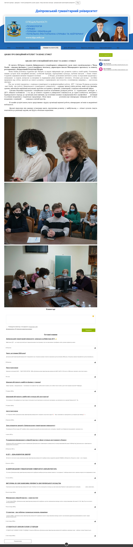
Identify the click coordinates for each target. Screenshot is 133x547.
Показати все (18, 541)
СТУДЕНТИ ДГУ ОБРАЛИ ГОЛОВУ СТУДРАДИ (22, 527)
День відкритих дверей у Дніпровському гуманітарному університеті (30, 425)
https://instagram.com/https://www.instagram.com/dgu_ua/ (116, 69)
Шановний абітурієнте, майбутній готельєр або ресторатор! (27, 397)
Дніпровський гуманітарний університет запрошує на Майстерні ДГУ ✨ (31, 339)
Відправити (89, 330)
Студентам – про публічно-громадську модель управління (27, 512)
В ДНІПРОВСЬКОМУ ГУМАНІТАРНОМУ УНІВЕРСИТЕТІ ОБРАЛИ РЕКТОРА (31, 469)
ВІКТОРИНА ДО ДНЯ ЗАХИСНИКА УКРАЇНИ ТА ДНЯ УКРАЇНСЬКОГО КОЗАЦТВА (33, 483)
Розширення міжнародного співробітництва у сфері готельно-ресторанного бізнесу (36, 440)
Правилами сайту (33, 326)
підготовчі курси (105, 48)
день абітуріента (70, 48)
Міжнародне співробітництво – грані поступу (22, 498)
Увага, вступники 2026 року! (16, 353)
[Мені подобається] (95, 348)
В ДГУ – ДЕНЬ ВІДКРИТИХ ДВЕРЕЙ (18, 454)
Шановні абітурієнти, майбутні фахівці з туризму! (23, 382)
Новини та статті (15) (50, 48)
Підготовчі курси (12, 368)
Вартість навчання (87, 48)
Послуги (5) (20, 48)
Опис (8, 48)
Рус (78, 3)
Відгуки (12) (33, 48)
